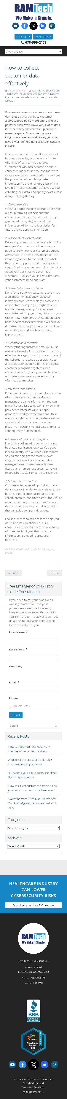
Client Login (23, 36)
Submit (16, 715)
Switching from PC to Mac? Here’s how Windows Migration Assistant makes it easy (32, 803)
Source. (9, 552)
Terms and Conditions (33, 1087)
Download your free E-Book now (33, 905)
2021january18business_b (36, 94)
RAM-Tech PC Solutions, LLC (46, 90)
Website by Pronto (33, 1091)
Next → (54, 573)
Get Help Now (42, 36)
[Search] (56, 726)
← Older (13, 573)
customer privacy (43, 97)
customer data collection (22, 97)
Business (13, 94)
